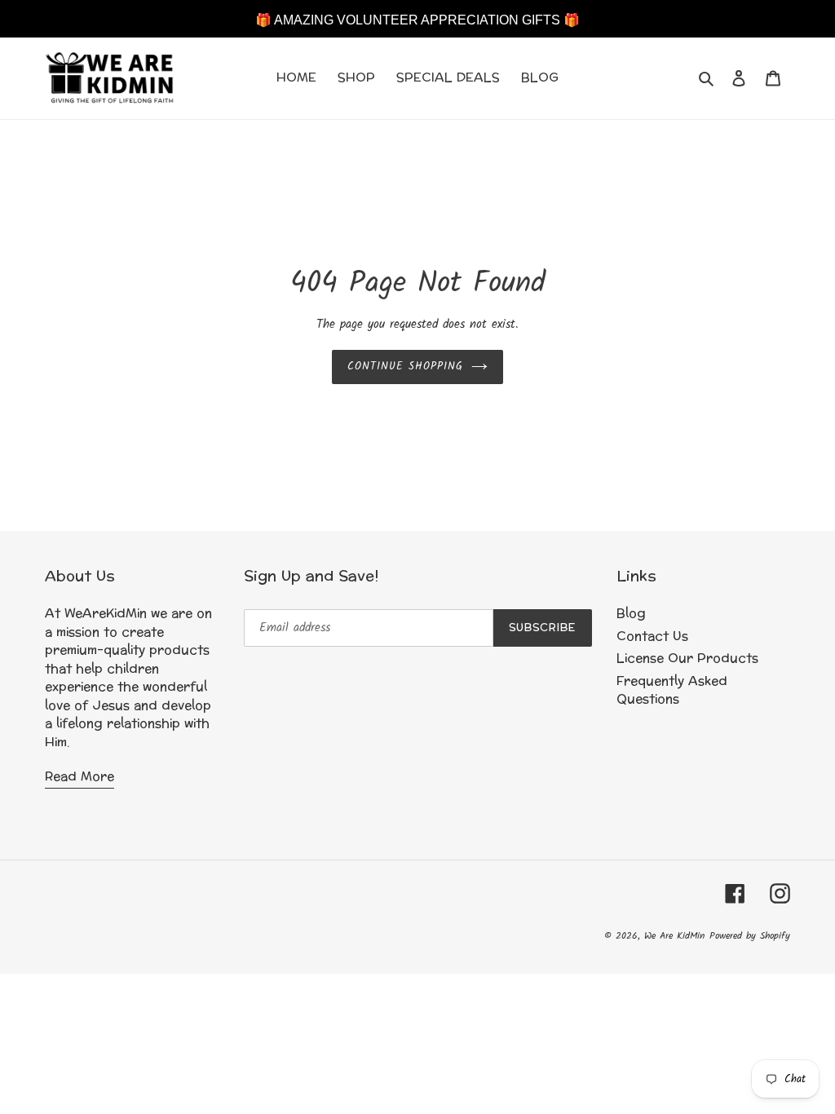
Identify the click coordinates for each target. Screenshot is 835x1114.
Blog (631, 614)
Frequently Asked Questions (671, 690)
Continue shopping (405, 366)
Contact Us (652, 637)
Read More (79, 777)
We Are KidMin (674, 936)
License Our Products (687, 659)
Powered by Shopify (749, 936)
